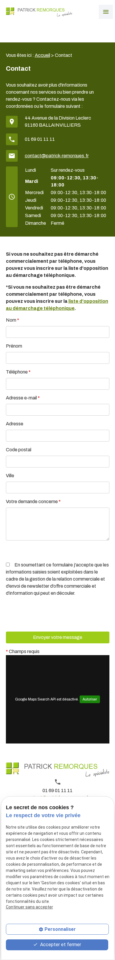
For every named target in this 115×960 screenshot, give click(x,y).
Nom (12, 320)
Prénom (14, 345)
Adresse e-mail (23, 397)
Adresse (14, 423)
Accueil (42, 55)
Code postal (18, 449)
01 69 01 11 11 (40, 139)
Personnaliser (60, 929)
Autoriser (90, 699)
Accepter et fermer (60, 944)
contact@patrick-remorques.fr (57, 155)
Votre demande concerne (33, 501)
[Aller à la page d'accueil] (39, 11)
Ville (10, 475)
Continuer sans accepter (29, 907)
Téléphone (18, 371)
